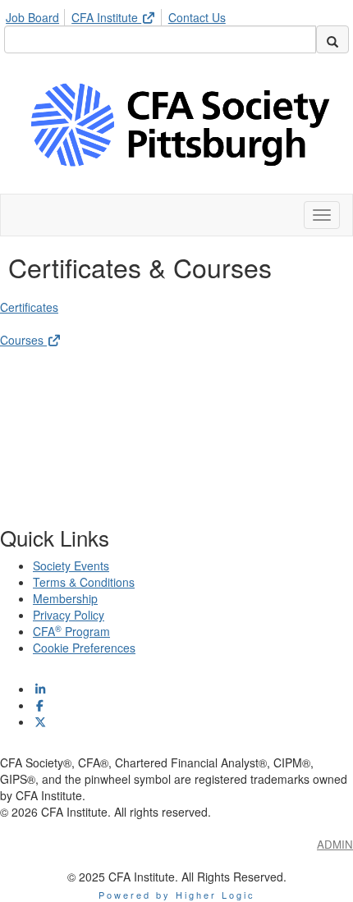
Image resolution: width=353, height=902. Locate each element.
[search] (332, 39)
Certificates (29, 307)
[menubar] (120, 14)
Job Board (32, 17)
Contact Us (197, 17)
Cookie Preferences (84, 647)
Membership (65, 598)
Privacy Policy (68, 615)
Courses (23, 340)
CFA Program (71, 631)
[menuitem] (37, 14)
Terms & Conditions (84, 582)
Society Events (71, 565)
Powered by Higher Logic (177, 894)
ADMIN (335, 844)
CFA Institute (106, 17)
